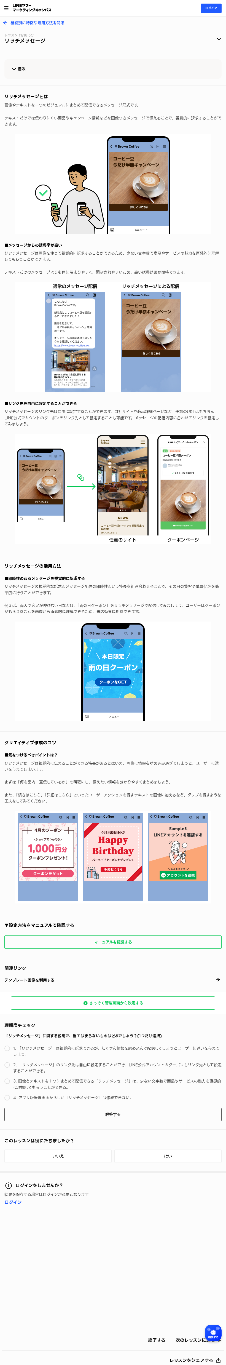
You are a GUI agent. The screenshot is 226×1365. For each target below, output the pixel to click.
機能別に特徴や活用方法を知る (37, 23)
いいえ (58, 1156)
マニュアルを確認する (113, 942)
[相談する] (213, 1333)
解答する (113, 1114)
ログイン (211, 8)
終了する (156, 1340)
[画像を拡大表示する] (113, 184)
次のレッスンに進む (195, 1340)
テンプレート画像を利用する (29, 980)
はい (168, 1156)
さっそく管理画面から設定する (116, 1003)
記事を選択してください (113, 40)
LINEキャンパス (32, 8)
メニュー (6, 8)
